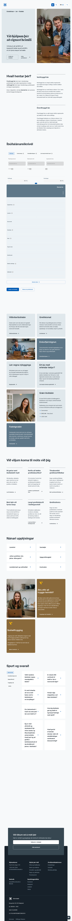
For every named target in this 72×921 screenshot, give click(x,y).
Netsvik (11, 884)
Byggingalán (12, 384)
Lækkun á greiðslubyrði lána (33, 491)
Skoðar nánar (35, 282)
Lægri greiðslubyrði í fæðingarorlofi (36, 503)
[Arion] (5, 5)
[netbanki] (52, 4)
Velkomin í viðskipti (36, 842)
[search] (56, 4)
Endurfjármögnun (43, 356)
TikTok (29, 889)
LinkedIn (29, 887)
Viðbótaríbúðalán (13, 333)
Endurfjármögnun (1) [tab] (12, 676)
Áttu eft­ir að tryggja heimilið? (47, 591)
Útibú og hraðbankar (34, 865)
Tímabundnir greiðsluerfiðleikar (57, 471)
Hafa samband (36, 847)
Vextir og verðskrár (34, 867)
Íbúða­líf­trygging (16, 630)
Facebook (30, 882)
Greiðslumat (42, 333)
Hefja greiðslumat (24, 57)
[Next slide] (11, 815)
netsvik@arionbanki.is (14, 882)
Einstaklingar (51, 865)
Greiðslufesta (55, 502)
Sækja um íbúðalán (10, 57)
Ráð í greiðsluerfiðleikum (55, 492)
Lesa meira (11, 809)
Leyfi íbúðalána (10, 492)
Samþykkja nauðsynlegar (27, 915)
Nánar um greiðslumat (27, 289)
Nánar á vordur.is (13, 649)
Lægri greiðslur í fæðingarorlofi (32, 522)
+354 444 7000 (13, 867)
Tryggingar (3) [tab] (11, 682)
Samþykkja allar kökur (11, 915)
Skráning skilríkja (52, 870)
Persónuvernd (33, 875)
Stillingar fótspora (42, 915)
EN (61, 5)
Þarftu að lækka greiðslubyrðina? (34, 471)
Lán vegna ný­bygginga (20, 365)
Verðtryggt (10, 178)
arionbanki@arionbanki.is (15, 869)
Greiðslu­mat (45, 317)
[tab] (20, 153)
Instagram (30, 884)
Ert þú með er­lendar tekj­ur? (47, 366)
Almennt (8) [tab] (10, 672)
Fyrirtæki (50, 867)
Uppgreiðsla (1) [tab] (11, 679)
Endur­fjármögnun (47, 342)
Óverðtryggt (46, 178)
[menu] (67, 4)
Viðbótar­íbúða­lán (17, 317)
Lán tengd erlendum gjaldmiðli (46, 384)
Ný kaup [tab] (11, 153)
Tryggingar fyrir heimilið (45, 614)
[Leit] (68, 917)
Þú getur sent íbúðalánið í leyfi (13, 471)
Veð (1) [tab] (9, 686)
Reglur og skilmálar (34, 872)
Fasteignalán (15, 426)
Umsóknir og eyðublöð (35, 870)
